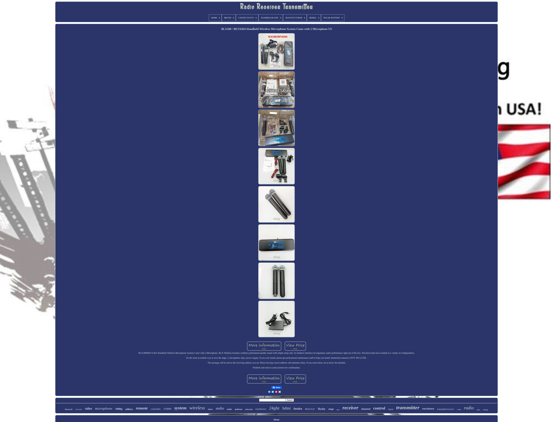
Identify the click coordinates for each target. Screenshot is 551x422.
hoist (338, 410)
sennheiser (260, 408)
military (129, 409)
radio (469, 407)
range (459, 409)
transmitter (407, 407)
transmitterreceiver (445, 409)
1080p (119, 408)
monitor (310, 409)
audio (220, 408)
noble (229, 409)
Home (276, 419)
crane (167, 408)
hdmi (286, 408)
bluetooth (68, 409)
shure (210, 409)
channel (365, 408)
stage (331, 408)
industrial (248, 409)
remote (142, 408)
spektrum (238, 409)
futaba (298, 408)
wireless (197, 407)
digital (390, 409)
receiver (350, 407)
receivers (428, 408)
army (478, 410)
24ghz (274, 408)
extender (78, 409)
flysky (321, 408)
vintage (485, 410)
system (180, 407)
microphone (103, 408)
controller (156, 409)
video (88, 408)
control (379, 408)
